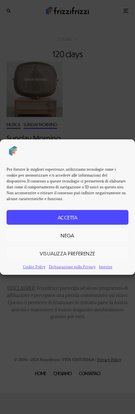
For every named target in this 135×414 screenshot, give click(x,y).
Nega (67, 235)
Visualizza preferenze (67, 253)
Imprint (105, 266)
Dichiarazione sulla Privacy (72, 266)
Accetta (67, 217)
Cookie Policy (34, 266)
